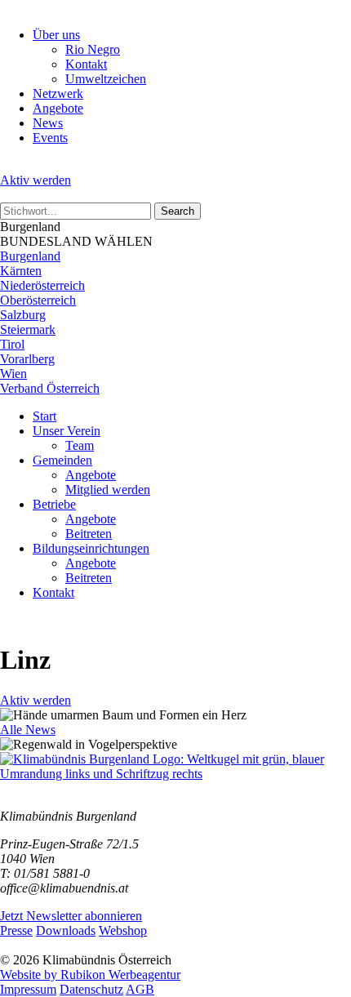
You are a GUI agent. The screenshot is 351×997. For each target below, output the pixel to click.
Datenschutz (91, 989)
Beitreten (88, 534)
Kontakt (86, 64)
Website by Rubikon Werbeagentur (90, 974)
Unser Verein (66, 431)
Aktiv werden (35, 180)
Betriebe (54, 504)
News (48, 123)
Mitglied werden (107, 489)
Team (79, 445)
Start (44, 416)
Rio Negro (92, 49)
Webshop (123, 930)
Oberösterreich (38, 300)
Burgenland (30, 256)
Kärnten (21, 271)
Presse (16, 930)
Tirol (12, 344)
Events (50, 138)
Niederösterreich (42, 285)
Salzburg (23, 315)
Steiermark (28, 329)
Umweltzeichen (105, 79)
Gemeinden (62, 460)
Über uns (56, 35)
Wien (13, 374)
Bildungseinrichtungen (91, 548)
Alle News (28, 730)
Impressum (28, 989)
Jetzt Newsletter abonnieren (71, 916)
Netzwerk (58, 93)
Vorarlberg (27, 359)
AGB (140, 989)
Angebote (58, 108)
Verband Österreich (50, 388)
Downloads (66, 930)
